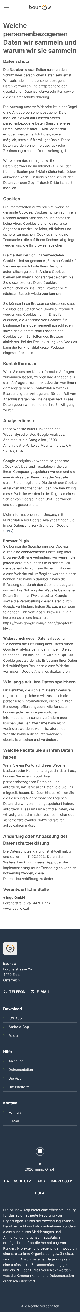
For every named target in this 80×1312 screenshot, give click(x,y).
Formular (16, 1112)
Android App (19, 1027)
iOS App (15, 1018)
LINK (8, 531)
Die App (15, 1078)
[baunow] (40, 7)
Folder (14, 1035)
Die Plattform (19, 1087)
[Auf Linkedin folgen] (40, 1151)
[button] (6, 7)
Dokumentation (21, 1069)
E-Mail (14, 1121)
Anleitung (16, 1061)
